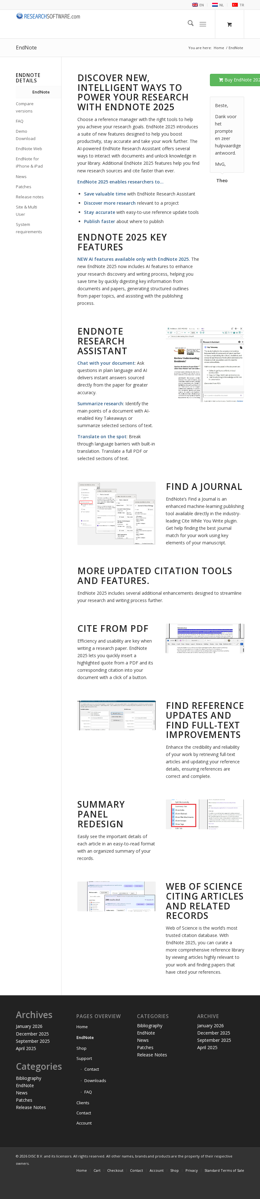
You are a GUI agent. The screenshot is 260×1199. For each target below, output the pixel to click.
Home (82, 1026)
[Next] (237, 103)
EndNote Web (29, 148)
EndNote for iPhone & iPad (29, 162)
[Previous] (223, 103)
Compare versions (25, 107)
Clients (82, 1103)
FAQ (19, 121)
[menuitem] (197, 5)
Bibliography (28, 1078)
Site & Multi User (26, 210)
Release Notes (31, 1107)
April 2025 (26, 1048)
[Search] (187, 24)
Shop (81, 1048)
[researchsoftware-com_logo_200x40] (48, 24)
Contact (91, 1069)
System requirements (29, 227)
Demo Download (26, 134)
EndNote (26, 47)
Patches (23, 186)
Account (84, 1123)
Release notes (30, 197)
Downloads (95, 1080)
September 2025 (33, 1041)
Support (84, 1058)
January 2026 (29, 1026)
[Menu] (203, 24)
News (21, 176)
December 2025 (32, 1034)
